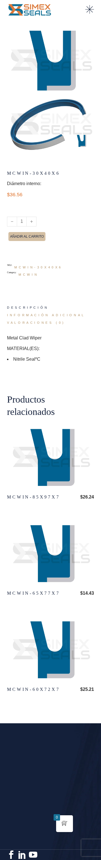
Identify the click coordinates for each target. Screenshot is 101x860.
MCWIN (28, 274)
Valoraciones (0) (36, 322)
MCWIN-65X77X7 (33, 593)
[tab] (28, 307)
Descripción (28, 307)
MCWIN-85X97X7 (33, 497)
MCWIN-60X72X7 (33, 689)
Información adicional (46, 315)
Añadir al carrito (27, 236)
